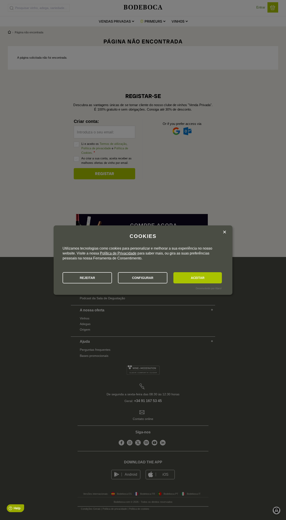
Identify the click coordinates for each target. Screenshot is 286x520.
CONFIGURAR (142, 278)
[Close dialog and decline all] (224, 232)
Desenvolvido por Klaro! (209, 288)
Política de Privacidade (118, 253)
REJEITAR (87, 278)
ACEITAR (197, 278)
